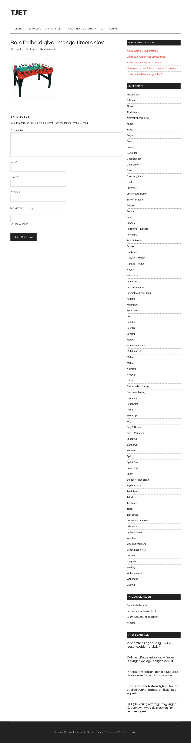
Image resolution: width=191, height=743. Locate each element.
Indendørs (132, 281)
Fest (129, 217)
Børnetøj (131, 147)
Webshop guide (135, 573)
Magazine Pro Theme (83, 732)
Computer (132, 153)
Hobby (130, 269)
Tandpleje (132, 491)
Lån (129, 316)
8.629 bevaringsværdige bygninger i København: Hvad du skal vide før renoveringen (152, 707)
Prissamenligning (136, 392)
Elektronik (132, 188)
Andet (130, 123)
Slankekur (132, 444)
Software (131, 450)
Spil (129, 456)
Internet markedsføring (139, 293)
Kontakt (131, 622)
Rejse (130, 409)
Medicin (131, 339)
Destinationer (134, 158)
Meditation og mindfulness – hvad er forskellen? (152, 68)
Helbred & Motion (136, 258)
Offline (130, 380)
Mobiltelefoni (134, 351)
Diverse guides (135, 176)
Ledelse (131, 322)
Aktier (130, 106)
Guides (130, 246)
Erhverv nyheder (135, 199)
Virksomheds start (136, 549)
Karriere (131, 298)
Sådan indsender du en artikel (142, 617)
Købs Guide (133, 310)
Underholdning (134, 532)
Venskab (131, 538)
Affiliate (131, 100)
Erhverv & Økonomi (137, 193)
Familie (130, 211)
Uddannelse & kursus (138, 520)
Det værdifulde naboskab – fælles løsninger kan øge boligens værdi (151, 659)
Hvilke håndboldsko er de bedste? (145, 62)
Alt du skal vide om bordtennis (142, 51)
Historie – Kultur (135, 263)
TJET (18, 12)
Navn (13, 162)
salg (129, 421)
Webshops (132, 579)
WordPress (122, 732)
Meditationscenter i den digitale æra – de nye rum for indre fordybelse (153, 673)
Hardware (132, 252)
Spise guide (133, 468)
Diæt (129, 182)
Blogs (130, 129)
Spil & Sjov (132, 462)
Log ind (133, 732)
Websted (15, 192)
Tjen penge (132, 514)
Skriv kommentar (48, 49)
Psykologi (132, 398)
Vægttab (131, 561)
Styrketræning (134, 485)
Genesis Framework (106, 732)
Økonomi (131, 584)
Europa (130, 205)
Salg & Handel (134, 427)
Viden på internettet (137, 544)
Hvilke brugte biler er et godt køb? (144, 74)
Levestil (131, 333)
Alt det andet (133, 112)
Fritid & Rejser (134, 240)
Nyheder (131, 374)
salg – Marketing (135, 433)
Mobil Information (136, 345)
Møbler (130, 357)
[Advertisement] (126, 11)
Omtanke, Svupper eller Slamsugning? (146, 56)
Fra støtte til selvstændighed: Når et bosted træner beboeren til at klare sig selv (152, 689)
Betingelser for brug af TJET (141, 611)
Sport (130, 473)
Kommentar (17, 130)
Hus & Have (133, 275)
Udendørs (132, 526)
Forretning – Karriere (137, 228)
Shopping (132, 438)
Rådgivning (132, 403)
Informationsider (135, 287)
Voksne (131, 555)
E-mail (14, 177)
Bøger (130, 135)
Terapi (130, 509)
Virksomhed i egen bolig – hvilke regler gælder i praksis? (149, 644)
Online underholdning (138, 386)
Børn (129, 141)
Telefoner (132, 503)
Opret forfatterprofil (137, 605)
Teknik (130, 497)
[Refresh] (31, 208)
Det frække (133, 164)
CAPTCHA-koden (19, 223)
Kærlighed (132, 304)
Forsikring (132, 234)
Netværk (131, 368)
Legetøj (131, 328)
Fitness (131, 223)
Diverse (131, 170)
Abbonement (133, 94)
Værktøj (131, 567)
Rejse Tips (132, 415)
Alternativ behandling (138, 118)
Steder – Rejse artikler (138, 479)
